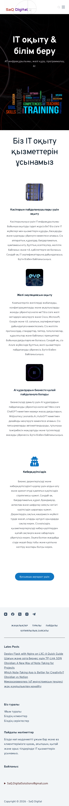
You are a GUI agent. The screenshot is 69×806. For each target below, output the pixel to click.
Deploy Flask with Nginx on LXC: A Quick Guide (33, 654)
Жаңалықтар (19, 626)
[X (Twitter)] (19, 614)
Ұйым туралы (12, 712)
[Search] (59, 7)
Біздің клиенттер (15, 716)
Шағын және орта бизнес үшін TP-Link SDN (33, 658)
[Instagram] (26, 614)
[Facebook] (12, 614)
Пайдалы (52, 626)
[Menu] (63, 7)
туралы (36, 626)
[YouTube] (5, 614)
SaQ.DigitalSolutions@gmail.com (27, 783)
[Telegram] (34, 614)
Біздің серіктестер (16, 721)
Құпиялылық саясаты (35, 631)
